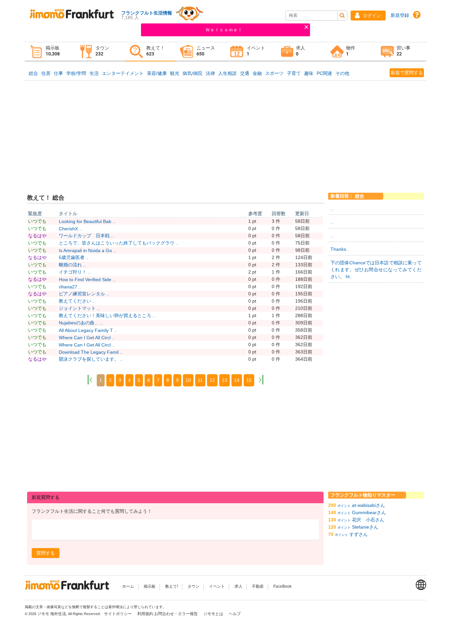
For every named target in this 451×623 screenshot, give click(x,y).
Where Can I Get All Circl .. (87, 337)
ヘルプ (235, 613)
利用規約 (145, 613)
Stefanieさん (365, 527)
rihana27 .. (70, 286)
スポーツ (274, 73)
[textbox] (175, 529)
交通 (244, 73)
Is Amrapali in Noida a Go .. (87, 250)
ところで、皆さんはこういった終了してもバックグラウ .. (118, 243)
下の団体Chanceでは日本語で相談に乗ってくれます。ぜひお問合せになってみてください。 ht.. (376, 269)
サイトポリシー (118, 613)
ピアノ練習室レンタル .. (84, 293)
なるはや (37, 235)
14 (236, 380)
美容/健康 (157, 73)
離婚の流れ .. (72, 264)
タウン (193, 586)
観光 (174, 73)
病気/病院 (192, 73)
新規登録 (400, 15)
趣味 (308, 73)
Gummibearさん (369, 512)
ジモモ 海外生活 (51, 613)
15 (249, 380)
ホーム (128, 586)
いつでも (37, 221)
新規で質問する (407, 72)
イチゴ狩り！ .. (74, 272)
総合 (33, 73)
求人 (238, 586)
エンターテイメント (123, 73)
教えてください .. (77, 301)
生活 (94, 73)
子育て (294, 73)
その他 (342, 73)
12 (212, 380)
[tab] (50, 51)
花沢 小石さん (368, 519)
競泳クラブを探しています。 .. (91, 359)
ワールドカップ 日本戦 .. (86, 235)
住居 (46, 73)
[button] (368, 15)
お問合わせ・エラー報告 (176, 613)
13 (224, 380)
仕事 (58, 73)
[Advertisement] (225, 131)
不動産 (258, 586)
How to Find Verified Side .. (87, 279)
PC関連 (324, 73)
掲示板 (150, 586)
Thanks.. (339, 249)
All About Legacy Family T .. (88, 330)
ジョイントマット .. (79, 308)
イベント (217, 586)
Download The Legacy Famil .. (90, 352)
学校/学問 (76, 73)
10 (188, 380)
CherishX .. (70, 228)
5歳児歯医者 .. (73, 257)
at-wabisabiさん (368, 505)
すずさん (358, 534)
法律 (210, 73)
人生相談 (227, 73)
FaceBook (282, 586)
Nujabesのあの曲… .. (81, 322)
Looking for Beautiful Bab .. (87, 221)
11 (200, 380)
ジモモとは (213, 613)
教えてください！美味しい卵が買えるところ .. (107, 315)
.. (331, 208)
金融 (257, 73)
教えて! (171, 586)
